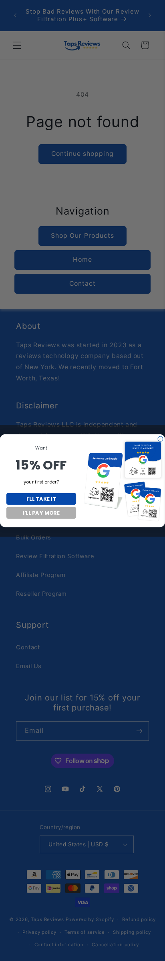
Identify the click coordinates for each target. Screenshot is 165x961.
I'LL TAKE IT (41, 498)
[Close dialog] (160, 439)
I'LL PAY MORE (41, 512)
